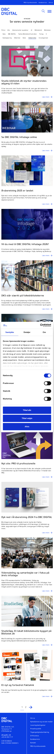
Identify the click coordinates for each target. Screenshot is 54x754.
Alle (8, 30)
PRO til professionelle (30, 3)
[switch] (47, 383)
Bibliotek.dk (38, 30)
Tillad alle (27, 410)
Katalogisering (7, 38)
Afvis (27, 426)
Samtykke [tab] (9, 332)
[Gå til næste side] (31, 707)
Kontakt (33, 743)
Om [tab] (44, 332)
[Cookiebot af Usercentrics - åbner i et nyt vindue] (40, 325)
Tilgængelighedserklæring (39, 732)
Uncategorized (43, 38)
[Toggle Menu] (49, 11)
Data (4, 34)
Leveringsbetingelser (37, 725)
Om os (51, 3)
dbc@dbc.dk (6, 735)
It (46, 34)
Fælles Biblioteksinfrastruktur (27, 34)
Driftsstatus (34, 736)
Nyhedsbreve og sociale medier (41, 722)
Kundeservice (43, 3)
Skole (24, 38)
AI (31, 30)
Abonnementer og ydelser (20, 30)
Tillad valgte (27, 418)
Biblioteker (47, 30)
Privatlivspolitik (35, 729)
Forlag (41, 34)
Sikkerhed (17, 38)
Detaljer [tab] (27, 332)
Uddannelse (32, 38)
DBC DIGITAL (12, 34)
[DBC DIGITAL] (9, 11)
